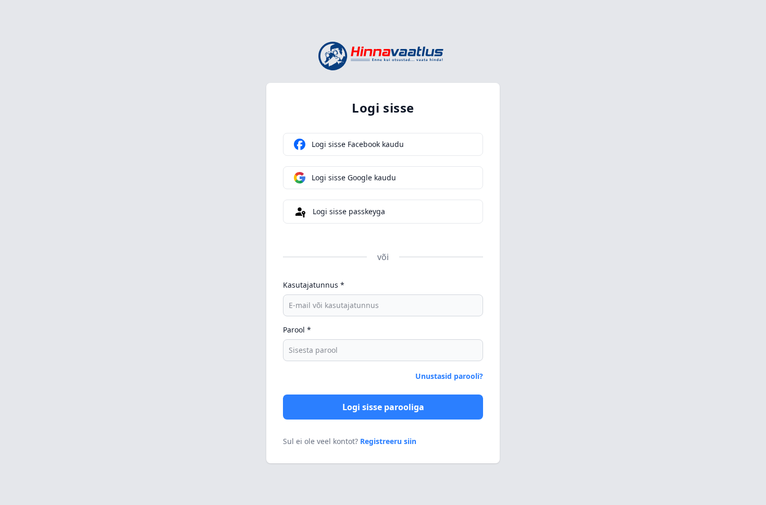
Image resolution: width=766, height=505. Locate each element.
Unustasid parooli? (449, 376)
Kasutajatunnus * (313, 285)
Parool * (297, 330)
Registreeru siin (388, 441)
